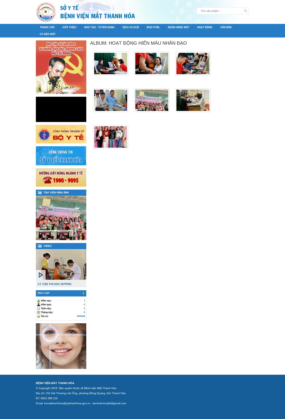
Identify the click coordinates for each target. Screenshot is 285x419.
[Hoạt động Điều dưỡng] (82, 239)
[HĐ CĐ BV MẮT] (63, 239)
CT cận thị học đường (55, 284)
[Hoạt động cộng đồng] (45, 239)
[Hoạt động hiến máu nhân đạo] (63, 229)
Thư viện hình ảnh (56, 192)
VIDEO (48, 246)
